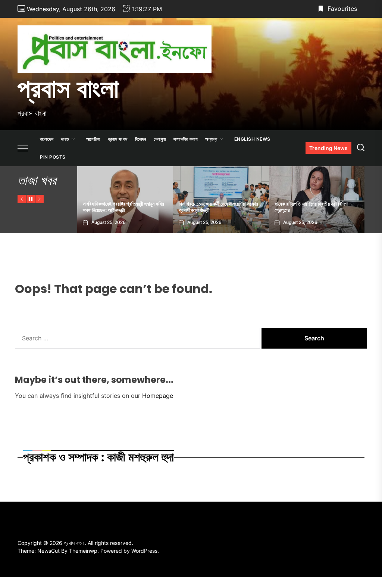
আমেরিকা (93, 139)
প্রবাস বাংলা (68, 88)
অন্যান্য (211, 139)
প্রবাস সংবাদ (118, 139)
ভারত (65, 139)
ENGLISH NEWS (252, 139)
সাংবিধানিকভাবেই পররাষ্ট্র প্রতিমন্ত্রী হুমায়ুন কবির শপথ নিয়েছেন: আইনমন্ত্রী (95, 207)
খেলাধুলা (160, 139)
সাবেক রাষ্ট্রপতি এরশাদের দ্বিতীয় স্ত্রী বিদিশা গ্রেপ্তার (283, 207)
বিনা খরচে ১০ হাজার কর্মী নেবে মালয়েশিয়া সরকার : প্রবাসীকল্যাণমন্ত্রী (191, 207)
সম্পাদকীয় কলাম (185, 139)
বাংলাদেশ (46, 139)
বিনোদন (140, 139)
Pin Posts (53, 157)
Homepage (157, 395)
